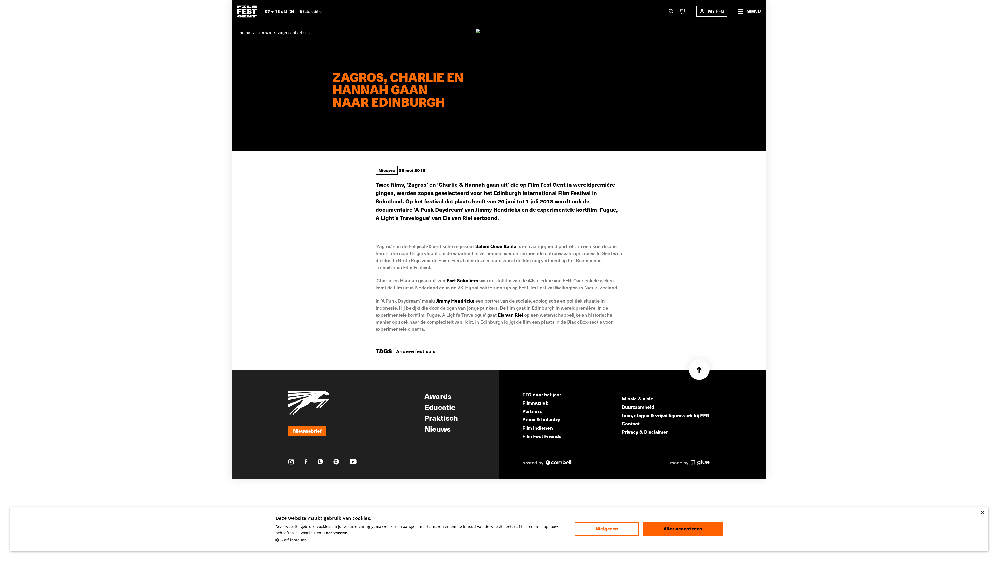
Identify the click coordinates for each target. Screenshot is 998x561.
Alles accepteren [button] (683, 528)
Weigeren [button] (607, 528)
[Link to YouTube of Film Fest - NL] (353, 461)
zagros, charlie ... (294, 32)
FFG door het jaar (541, 394)
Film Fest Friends (541, 436)
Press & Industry (541, 419)
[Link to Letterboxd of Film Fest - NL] (320, 461)
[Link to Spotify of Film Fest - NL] (336, 462)
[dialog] (499, 529)
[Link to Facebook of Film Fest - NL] (306, 461)
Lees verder (335, 533)
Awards (437, 396)
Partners (532, 411)
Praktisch (441, 417)
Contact (631, 423)
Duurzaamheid (638, 407)
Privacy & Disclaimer (645, 432)
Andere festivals (415, 351)
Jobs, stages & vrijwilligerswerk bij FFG (666, 415)
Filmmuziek (535, 402)
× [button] (982, 513)
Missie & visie (637, 398)
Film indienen (537, 427)
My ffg (716, 11)
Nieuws (386, 170)
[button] (421, 540)
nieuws (264, 32)
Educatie (439, 407)
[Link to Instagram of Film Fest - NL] (291, 462)
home (245, 32)
